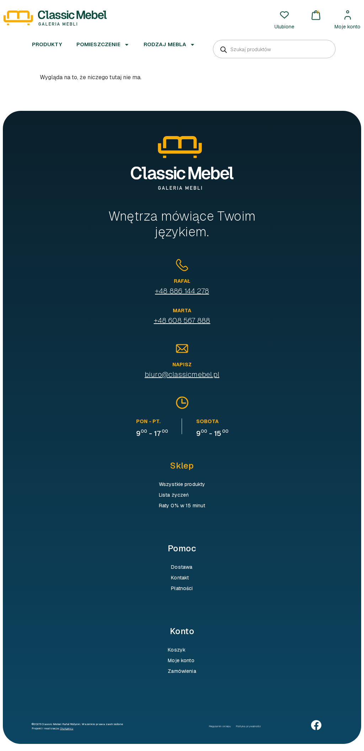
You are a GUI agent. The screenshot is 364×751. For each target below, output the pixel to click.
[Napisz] (182, 348)
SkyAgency (67, 728)
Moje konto (347, 26)
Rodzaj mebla (165, 44)
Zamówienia (182, 671)
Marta (182, 310)
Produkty (47, 44)
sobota (207, 421)
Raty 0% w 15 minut (182, 505)
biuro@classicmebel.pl (182, 374)
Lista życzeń (174, 495)
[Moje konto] (347, 15)
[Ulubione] (284, 15)
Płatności (182, 588)
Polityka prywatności (248, 726)
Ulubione (284, 26)
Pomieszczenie (98, 44)
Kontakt (180, 577)
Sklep (182, 465)
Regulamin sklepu (220, 726)
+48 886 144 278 (182, 291)
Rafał (182, 281)
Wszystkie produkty (182, 484)
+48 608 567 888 (182, 320)
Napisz (182, 364)
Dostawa (181, 567)
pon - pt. (148, 421)
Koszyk (177, 650)
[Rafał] (182, 265)
